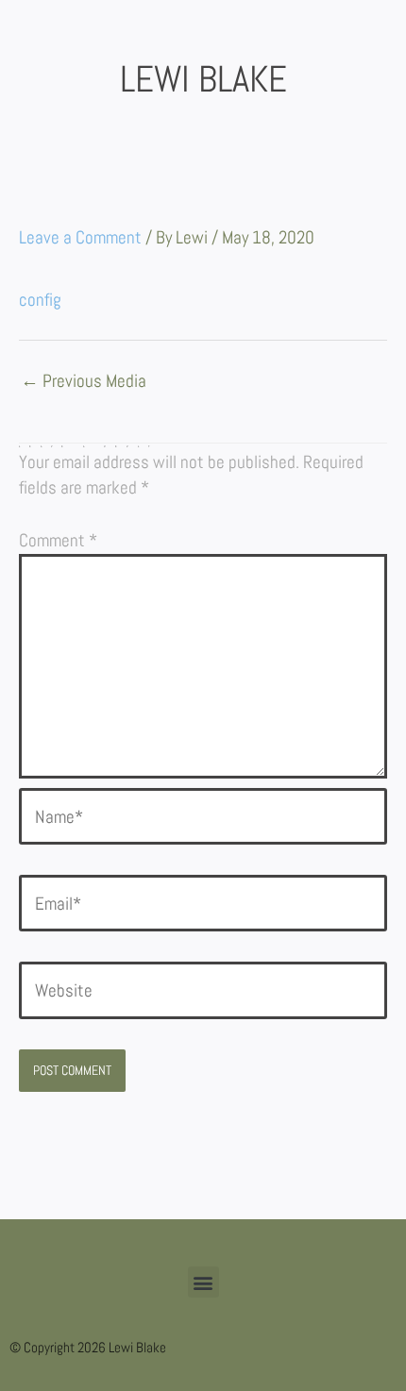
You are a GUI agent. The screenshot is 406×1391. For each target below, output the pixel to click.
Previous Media (83, 382)
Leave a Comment (80, 237)
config (40, 299)
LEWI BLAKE (203, 79)
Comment (58, 540)
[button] (203, 1282)
